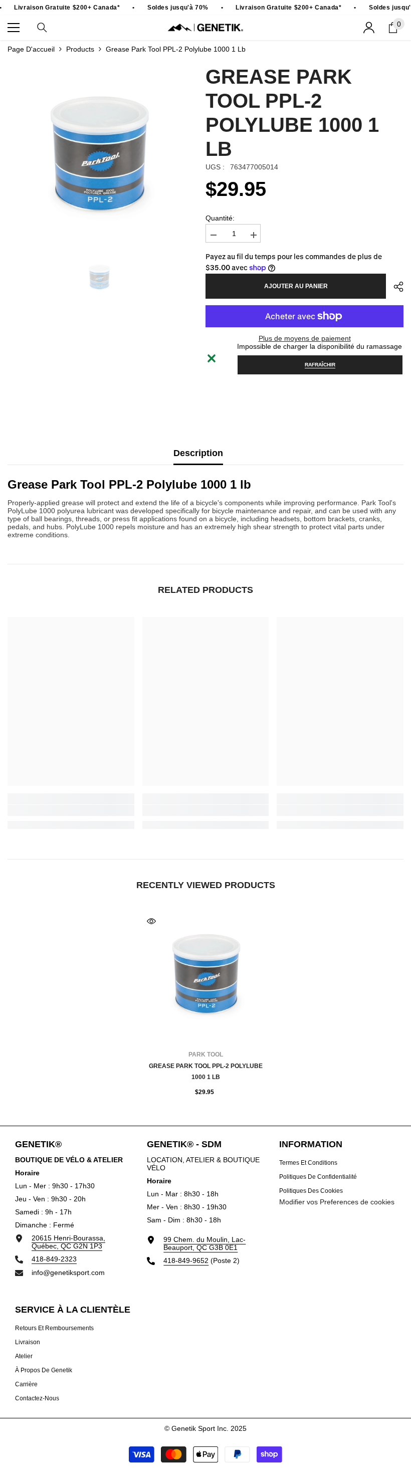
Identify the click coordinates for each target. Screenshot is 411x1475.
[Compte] (368, 27)
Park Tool (205, 1054)
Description (198, 453)
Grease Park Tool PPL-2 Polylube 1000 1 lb (206, 1072)
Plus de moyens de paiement (305, 338)
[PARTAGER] (394, 287)
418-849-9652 (186, 1260)
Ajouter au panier (296, 286)
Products (80, 49)
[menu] (14, 28)
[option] (99, 156)
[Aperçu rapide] (151, 921)
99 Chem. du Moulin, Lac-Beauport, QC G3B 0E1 (204, 1243)
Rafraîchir (320, 364)
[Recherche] (42, 28)
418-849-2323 (54, 1259)
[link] (71, 810)
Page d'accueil (31, 49)
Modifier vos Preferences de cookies (336, 1202)
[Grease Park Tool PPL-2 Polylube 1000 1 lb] (205, 975)
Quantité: (220, 218)
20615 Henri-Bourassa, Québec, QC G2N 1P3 (68, 1242)
